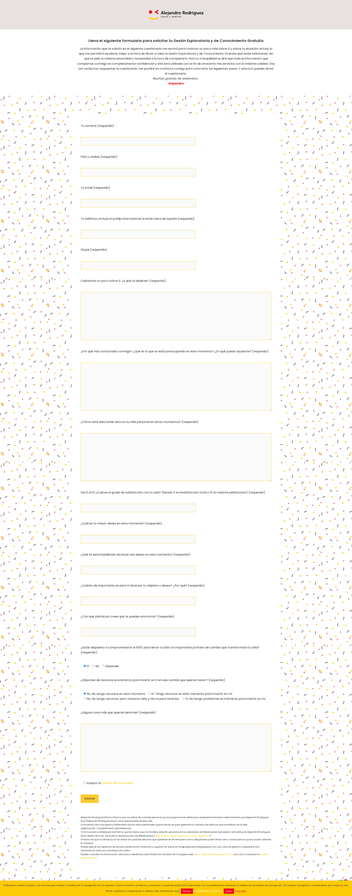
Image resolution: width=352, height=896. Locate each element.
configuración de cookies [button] (207, 890)
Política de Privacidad (117, 783)
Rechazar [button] (187, 891)
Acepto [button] (229, 891)
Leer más (240, 890)
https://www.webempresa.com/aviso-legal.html (182, 835)
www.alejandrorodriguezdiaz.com (213, 854)
